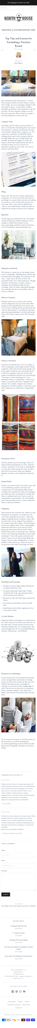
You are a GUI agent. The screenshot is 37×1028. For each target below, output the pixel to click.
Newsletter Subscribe (13, 1005)
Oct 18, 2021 (5, 780)
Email (3, 860)
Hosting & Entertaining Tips (18, 30)
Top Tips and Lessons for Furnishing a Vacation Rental (18, 948)
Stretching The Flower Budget (18, 940)
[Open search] (5, 8)
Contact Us (18, 1008)
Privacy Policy (12, 1001)
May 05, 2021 (5, 812)
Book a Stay (26, 1005)
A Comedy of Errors (18, 933)
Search (27, 1001)
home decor (24, 906)
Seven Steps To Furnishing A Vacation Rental (18, 956)
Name (3, 850)
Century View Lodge (15, 906)
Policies (20, 1001)
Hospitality (32, 906)
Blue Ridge (5, 906)
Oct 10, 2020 (18, 49)
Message (4, 871)
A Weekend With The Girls (18, 926)
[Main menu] (2, 8)
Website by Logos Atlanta (12, 1015)
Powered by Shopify (26, 1015)
